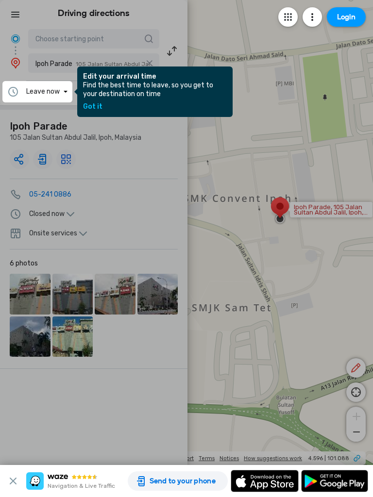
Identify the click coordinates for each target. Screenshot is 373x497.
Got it (92, 107)
